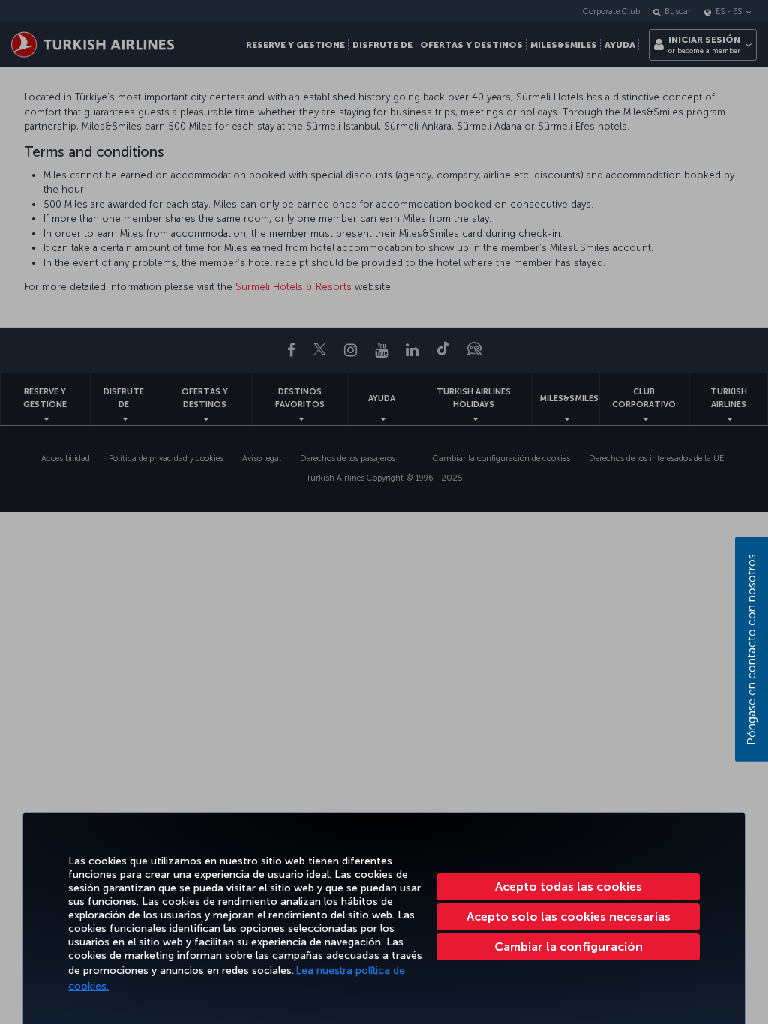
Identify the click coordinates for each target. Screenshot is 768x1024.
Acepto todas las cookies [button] (568, 886)
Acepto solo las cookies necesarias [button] (568, 916)
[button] (568, 946)
